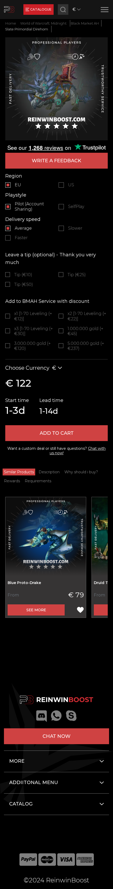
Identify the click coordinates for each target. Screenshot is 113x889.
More (16, 761)
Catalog (21, 804)
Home (10, 23)
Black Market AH (85, 23)
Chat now (56, 736)
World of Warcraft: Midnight (43, 23)
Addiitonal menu (33, 782)
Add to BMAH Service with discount (47, 301)
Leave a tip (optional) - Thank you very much (50, 258)
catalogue (41, 9)
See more (36, 610)
